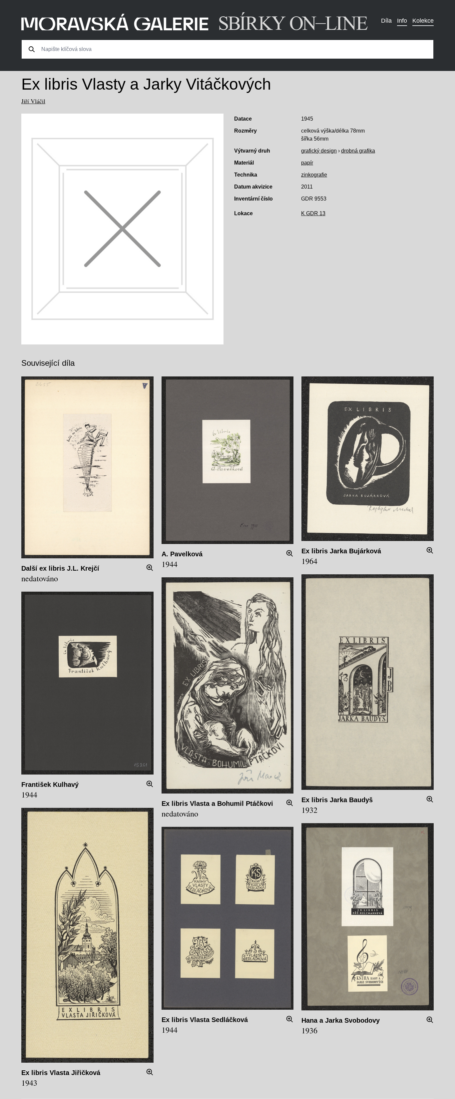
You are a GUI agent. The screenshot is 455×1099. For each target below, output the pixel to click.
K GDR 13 (313, 213)
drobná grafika (358, 151)
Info (402, 20)
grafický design (319, 151)
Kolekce (423, 20)
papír (307, 163)
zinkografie (314, 175)
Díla (386, 20)
